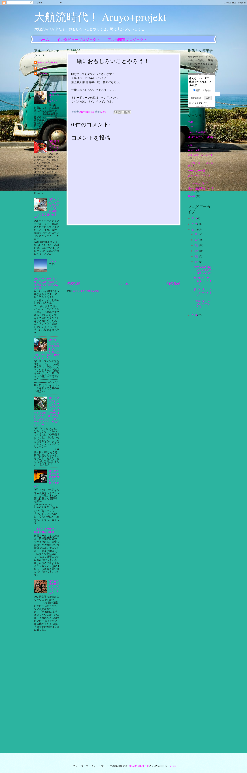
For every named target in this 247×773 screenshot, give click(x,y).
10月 (197, 239)
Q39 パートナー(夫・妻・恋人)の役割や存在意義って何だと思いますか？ (46, 283)
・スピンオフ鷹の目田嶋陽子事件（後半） (46, 530)
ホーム (43, 39)
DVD (190, 122)
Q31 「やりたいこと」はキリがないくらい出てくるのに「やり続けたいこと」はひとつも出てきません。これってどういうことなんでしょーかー (46, 411)
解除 (208, 90)
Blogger (172, 766)
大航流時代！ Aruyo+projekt (100, 16)
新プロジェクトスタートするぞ (203, 292)
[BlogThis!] (119, 112)
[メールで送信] (115, 112)
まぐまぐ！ (209, 106)
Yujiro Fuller (194, 150)
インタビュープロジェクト (78, 39)
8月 (197, 250)
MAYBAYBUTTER (139, 766)
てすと (53, 260)
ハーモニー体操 (196, 170)
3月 (197, 256)
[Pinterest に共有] (129, 112)
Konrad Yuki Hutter (48, 62)
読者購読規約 (196, 98)
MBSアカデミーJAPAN (200, 137)
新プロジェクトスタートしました (203, 281)
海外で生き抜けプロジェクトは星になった (203, 269)
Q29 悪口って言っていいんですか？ (54, 145)
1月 (197, 262)
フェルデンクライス (199, 175)
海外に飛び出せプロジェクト (200, 190)
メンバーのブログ (198, 183)
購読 (198, 90)
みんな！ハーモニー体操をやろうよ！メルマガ (200, 81)
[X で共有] (122, 112)
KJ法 (190, 127)
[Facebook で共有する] (125, 112)
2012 (194, 224)
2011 (194, 229)
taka (190, 144)
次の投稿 (73, 283)
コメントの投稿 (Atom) (86, 290)
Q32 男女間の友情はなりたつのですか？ (54, 587)
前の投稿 (173, 283)
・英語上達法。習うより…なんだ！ (54, 96)
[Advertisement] (123, 253)
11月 (197, 234)
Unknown (43, 68)
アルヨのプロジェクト (200, 154)
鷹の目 (191, 196)
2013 (194, 218)
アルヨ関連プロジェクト (127, 39)
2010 (194, 315)
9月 (197, 245)
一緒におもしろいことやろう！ (203, 303)
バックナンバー (199, 102)
